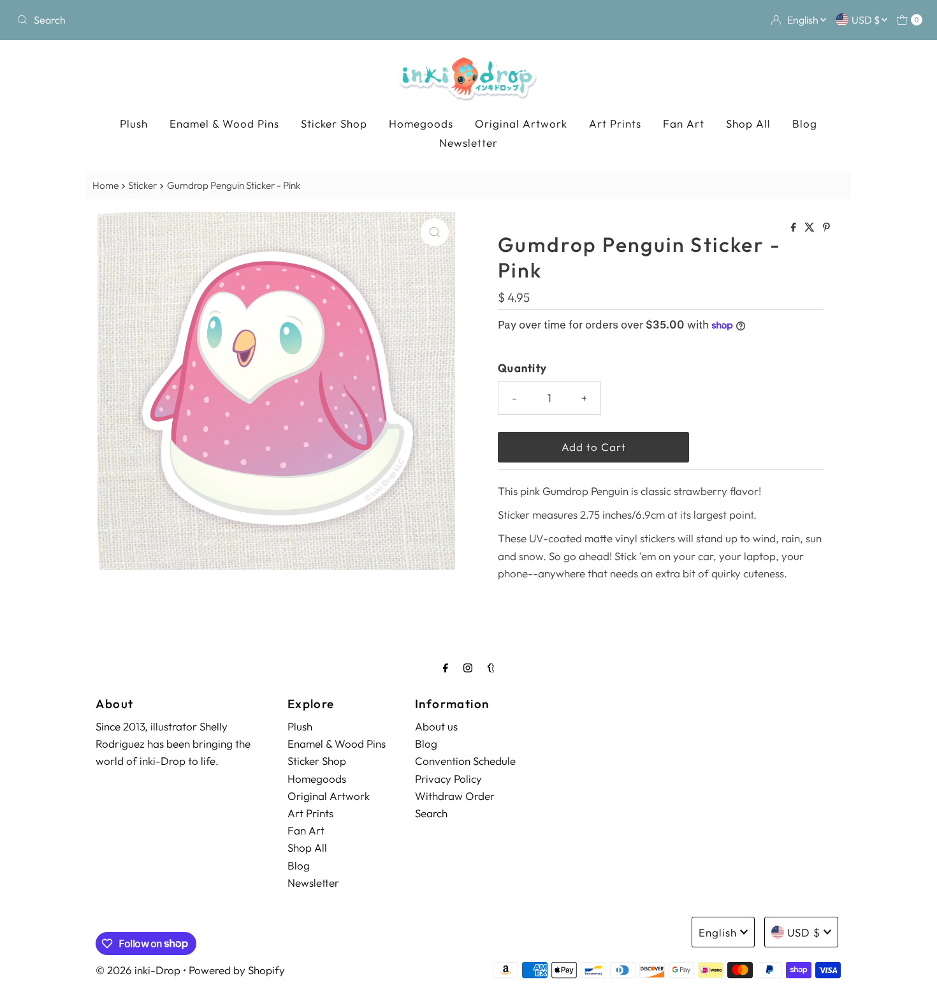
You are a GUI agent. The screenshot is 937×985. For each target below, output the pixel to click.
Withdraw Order (455, 796)
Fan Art (683, 123)
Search (431, 813)
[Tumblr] (491, 667)
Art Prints (615, 123)
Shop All (748, 123)
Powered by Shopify (237, 970)
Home (105, 185)
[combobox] (160, 20)
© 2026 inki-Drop (138, 970)
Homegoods (421, 123)
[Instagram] (467, 667)
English (803, 19)
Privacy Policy (448, 778)
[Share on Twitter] (810, 227)
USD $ (867, 19)
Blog (804, 123)
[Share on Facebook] (794, 227)
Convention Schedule (465, 761)
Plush (134, 123)
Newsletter (468, 142)
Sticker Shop (334, 123)
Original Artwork (521, 123)
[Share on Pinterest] (826, 227)
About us (436, 726)
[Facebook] (445, 667)
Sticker (142, 185)
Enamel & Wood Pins (224, 123)
